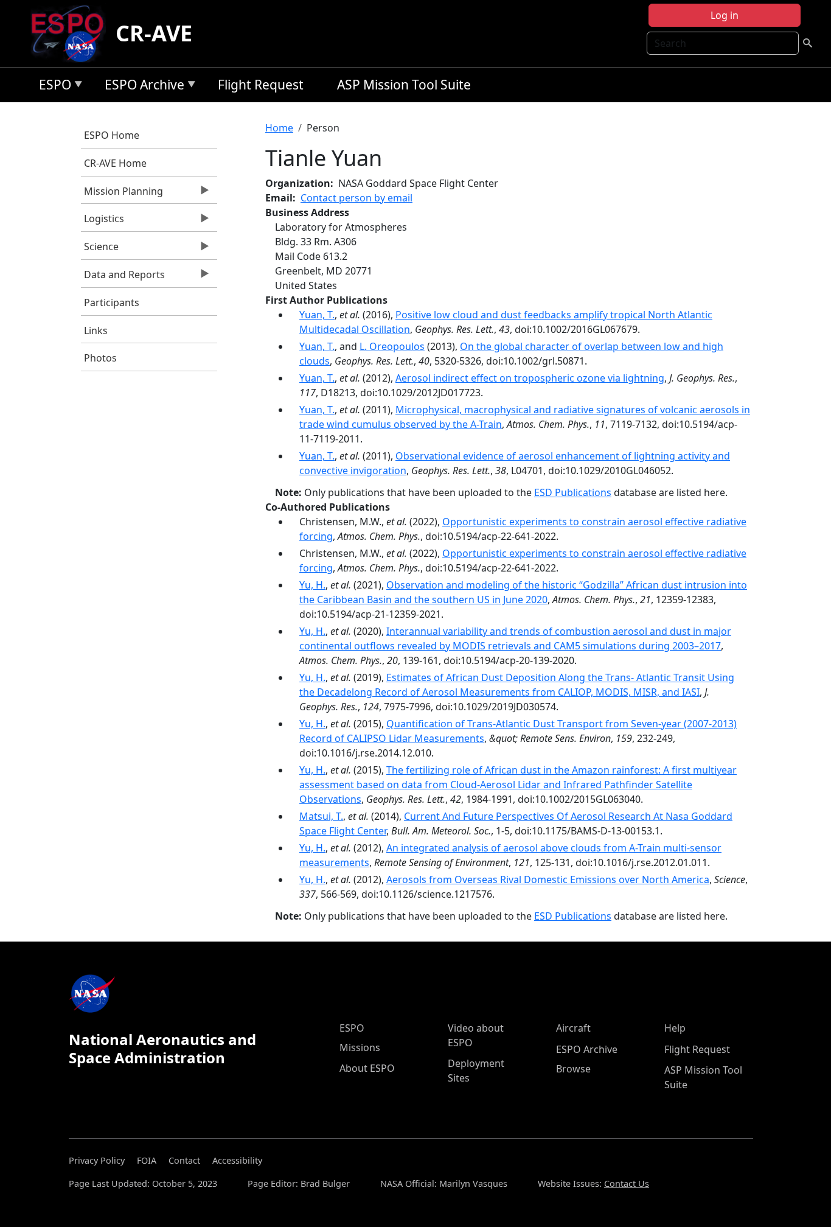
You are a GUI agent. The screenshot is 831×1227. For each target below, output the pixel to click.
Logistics (102, 221)
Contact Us (626, 1183)
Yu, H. (312, 585)
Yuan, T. (317, 314)
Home (279, 128)
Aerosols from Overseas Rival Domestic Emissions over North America (547, 879)
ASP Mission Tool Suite (404, 84)
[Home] (72, 33)
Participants (111, 302)
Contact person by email (356, 197)
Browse (573, 1068)
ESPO (52, 86)
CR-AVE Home (115, 163)
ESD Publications (572, 492)
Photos (100, 358)
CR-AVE (154, 33)
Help (675, 1028)
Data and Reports (123, 277)
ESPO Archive (141, 86)
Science (100, 249)
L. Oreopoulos (392, 346)
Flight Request (261, 84)
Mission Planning (122, 194)
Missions (359, 1047)
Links (96, 330)
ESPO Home (111, 135)
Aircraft (573, 1028)
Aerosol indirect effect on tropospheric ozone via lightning (529, 378)
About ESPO (367, 1068)
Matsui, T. (321, 816)
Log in (725, 15)
